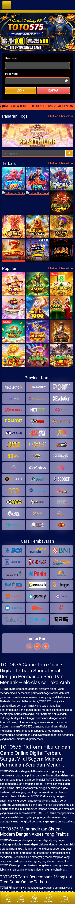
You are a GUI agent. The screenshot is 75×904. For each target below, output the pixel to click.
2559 (14, 173)
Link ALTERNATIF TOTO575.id (37, 127)
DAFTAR (53, 99)
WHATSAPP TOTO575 (37, 116)
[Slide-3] (47, 55)
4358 (64, 173)
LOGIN (20, 99)
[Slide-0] (28, 55)
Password (11, 82)
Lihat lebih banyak (59, 159)
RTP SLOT (37, 139)
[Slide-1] (34, 55)
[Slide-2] (40, 55)
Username (11, 67)
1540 (39, 173)
